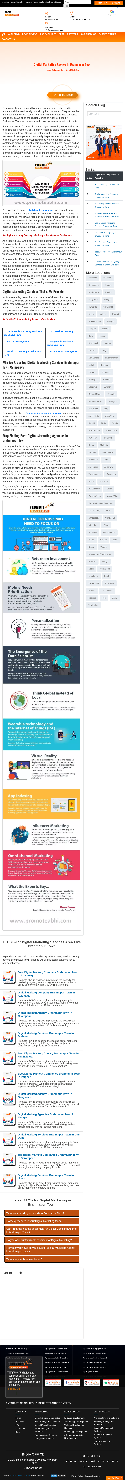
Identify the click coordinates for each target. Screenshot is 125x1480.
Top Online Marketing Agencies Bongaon (95, 1349)
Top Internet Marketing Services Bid (94, 1362)
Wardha (103, 547)
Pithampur (106, 372)
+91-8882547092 (51, 19)
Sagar (114, 598)
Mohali (91, 365)
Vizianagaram (109, 532)
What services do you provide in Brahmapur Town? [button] (35, 1213)
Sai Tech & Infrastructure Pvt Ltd (19, 1475)
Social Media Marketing (45, 1425)
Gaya (106, 460)
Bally (91, 336)
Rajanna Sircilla (95, 401)
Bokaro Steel (94, 431)
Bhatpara (104, 365)
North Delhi (105, 569)
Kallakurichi (94, 583)
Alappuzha (93, 467)
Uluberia (104, 445)
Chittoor (106, 380)
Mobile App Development (75, 1431)
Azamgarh (111, 474)
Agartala (111, 394)
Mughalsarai (94, 292)
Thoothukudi (107, 591)
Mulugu (103, 314)
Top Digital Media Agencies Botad (56, 1349)
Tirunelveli (107, 438)
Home (48, 70)
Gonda (115, 423)
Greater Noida (95, 321)
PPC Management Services (47, 1421)
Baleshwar (108, 467)
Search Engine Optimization (47, 1418)
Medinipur (93, 380)
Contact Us (8, 39)
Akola (103, 423)
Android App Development (76, 1421)
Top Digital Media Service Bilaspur (94, 1353)
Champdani (94, 285)
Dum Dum (93, 307)
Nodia (91, 569)
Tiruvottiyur (109, 583)
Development (29, 34)
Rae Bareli (93, 409)
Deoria (91, 547)
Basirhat (105, 329)
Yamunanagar (95, 474)
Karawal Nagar (95, 394)
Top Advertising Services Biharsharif (95, 1358)
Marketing (14, 34)
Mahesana (93, 460)
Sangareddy (94, 518)
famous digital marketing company (43, 413)
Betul (106, 576)
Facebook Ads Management (64, 351)
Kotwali (115, 314)
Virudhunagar (108, 452)
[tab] (41, 1213)
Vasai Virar (109, 416)
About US (20, 1421)
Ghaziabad (110, 518)
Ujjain (91, 314)
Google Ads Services (44, 1438)
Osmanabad (94, 358)
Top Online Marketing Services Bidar (57, 1362)
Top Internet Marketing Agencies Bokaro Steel (18, 1353)
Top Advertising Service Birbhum (55, 1353)
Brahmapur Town (58, 70)
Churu (106, 525)
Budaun (108, 285)
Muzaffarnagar (111, 358)
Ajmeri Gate (94, 416)
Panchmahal (111, 431)
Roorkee (92, 598)
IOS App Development (74, 1418)
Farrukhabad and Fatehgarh (101, 503)
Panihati (92, 452)
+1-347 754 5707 (92, 1466)
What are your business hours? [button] (24, 1259)
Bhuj (106, 409)
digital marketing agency (41, 210)
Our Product (88, 34)
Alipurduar (93, 525)
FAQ (18, 1425)
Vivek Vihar (94, 605)
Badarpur (104, 481)
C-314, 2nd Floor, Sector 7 (80, 19)
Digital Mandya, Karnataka (100, 511)
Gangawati (93, 300)
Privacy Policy (77, 1476)
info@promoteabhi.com (54, 30)
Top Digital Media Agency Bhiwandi (56, 1372)
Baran (115, 540)
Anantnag (93, 278)
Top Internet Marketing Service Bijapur (57, 1358)
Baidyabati (93, 343)
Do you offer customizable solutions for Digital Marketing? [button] (39, 1240)
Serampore (108, 307)
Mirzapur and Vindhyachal (100, 554)
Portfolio (72, 34)
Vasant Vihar (112, 496)
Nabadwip (93, 387)
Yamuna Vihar (95, 496)
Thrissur (92, 372)
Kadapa (107, 343)
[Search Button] (117, 113)
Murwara (92, 562)
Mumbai (92, 591)
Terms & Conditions (92, 1476)
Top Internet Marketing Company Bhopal (95, 1367)
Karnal (91, 445)
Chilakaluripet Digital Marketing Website (18, 1349)
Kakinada (107, 278)
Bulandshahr (94, 489)
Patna (91, 481)
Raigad (102, 336)
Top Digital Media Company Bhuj (56, 1367)
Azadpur (110, 321)
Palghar (108, 292)
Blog (61, 34)
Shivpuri (92, 329)
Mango (105, 562)
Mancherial (93, 576)
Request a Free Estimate (109, 3)
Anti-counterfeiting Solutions (106, 1418)
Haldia (91, 540)
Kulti (104, 598)
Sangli (104, 351)
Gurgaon (107, 387)
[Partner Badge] (112, 12)
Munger (107, 300)
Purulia (109, 489)
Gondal (103, 540)
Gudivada (93, 532)
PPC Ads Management (18, 341)
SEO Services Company (61, 331)
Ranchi (92, 423)
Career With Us (107, 34)
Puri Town (93, 438)
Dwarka (92, 351)
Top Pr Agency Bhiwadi (90, 1372)
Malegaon (113, 401)
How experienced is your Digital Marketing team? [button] (34, 1221)
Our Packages (48, 34)
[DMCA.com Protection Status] (59, 1476)
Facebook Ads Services (46, 1435)
